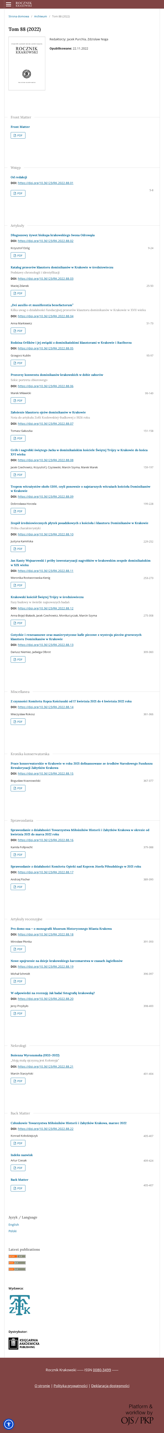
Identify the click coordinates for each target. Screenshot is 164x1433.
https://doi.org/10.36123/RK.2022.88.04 (45, 316)
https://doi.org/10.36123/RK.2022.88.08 (45, 460)
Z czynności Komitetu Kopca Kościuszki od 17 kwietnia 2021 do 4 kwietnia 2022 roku (71, 701)
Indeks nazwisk (22, 1155)
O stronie (42, 1385)
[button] (8, 1424)
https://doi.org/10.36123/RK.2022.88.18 (45, 934)
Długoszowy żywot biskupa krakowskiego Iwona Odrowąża (53, 235)
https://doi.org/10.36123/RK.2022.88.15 (45, 773)
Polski (13, 1231)
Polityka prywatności (71, 1385)
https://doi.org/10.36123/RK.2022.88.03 (45, 279)
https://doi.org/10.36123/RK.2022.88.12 (45, 608)
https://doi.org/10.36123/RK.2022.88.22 (45, 1129)
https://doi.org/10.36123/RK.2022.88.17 (45, 872)
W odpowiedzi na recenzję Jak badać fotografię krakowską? (53, 993)
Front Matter (20, 127)
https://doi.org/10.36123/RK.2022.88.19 (45, 966)
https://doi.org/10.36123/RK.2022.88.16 (45, 840)
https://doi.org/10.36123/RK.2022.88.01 (45, 183)
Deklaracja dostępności (110, 1385)
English (14, 1225)
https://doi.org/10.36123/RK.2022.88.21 (45, 1066)
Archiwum (40, 16)
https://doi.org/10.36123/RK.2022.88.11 (45, 571)
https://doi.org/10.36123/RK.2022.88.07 (45, 424)
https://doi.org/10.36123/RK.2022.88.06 (45, 386)
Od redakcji (19, 177)
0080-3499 (102, 1369)
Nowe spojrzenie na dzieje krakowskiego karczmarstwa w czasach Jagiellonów (67, 961)
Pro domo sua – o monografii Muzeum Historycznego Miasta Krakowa (61, 929)
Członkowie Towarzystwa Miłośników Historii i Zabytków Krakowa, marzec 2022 (68, 1123)
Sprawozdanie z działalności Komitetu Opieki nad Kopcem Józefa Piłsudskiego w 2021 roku (76, 866)
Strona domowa (19, 16)
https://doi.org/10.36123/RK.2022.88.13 (45, 645)
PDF (19, 135)
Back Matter (19, 1180)
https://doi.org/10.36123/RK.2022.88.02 (45, 241)
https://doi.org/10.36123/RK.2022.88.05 (45, 348)
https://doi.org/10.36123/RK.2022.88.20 (45, 999)
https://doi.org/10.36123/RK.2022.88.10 (45, 534)
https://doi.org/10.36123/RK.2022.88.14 (45, 707)
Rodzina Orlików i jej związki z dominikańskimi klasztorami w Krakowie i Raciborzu (71, 343)
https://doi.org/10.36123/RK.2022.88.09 (45, 496)
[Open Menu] (8, 4)
